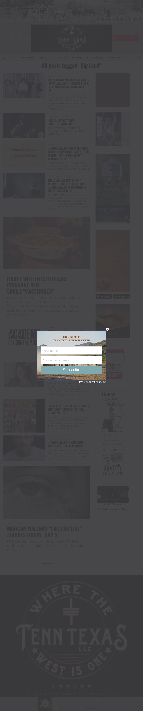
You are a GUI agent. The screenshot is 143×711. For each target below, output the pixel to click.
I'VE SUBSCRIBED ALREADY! (92, 382)
